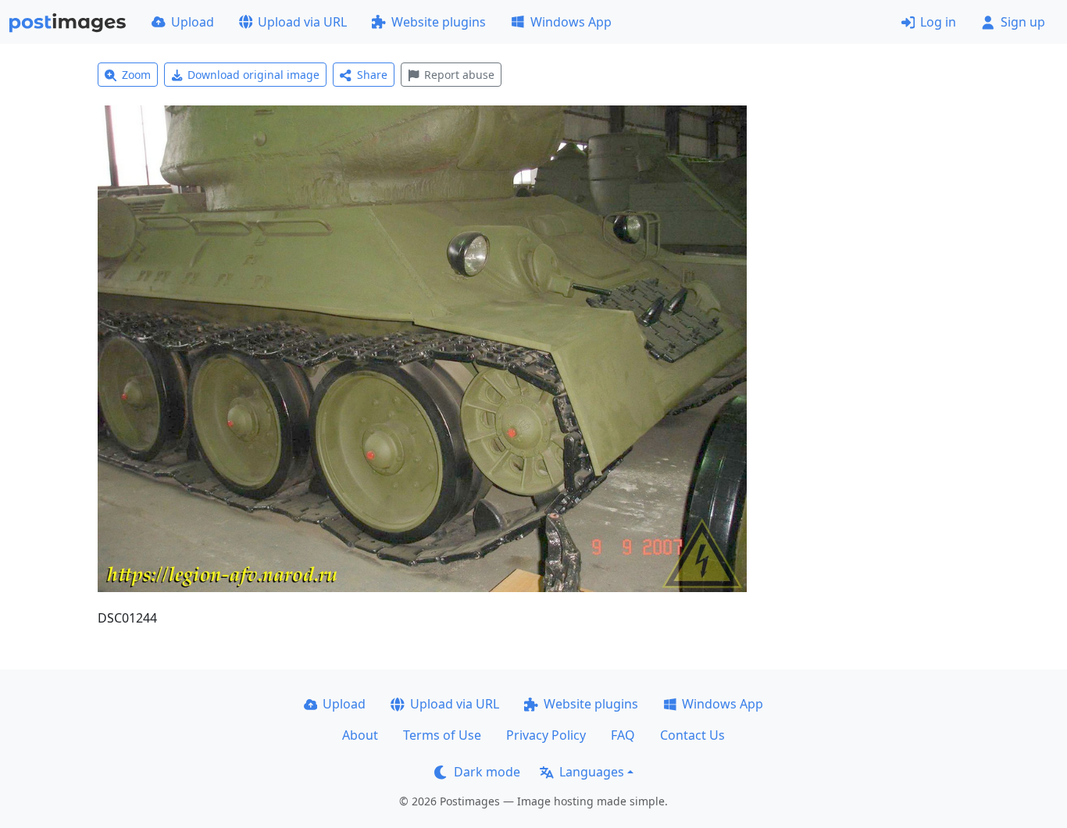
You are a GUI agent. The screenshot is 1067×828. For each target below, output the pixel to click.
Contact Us (692, 735)
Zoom (136, 74)
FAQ (623, 735)
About (360, 735)
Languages (591, 771)
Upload (192, 21)
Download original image (253, 74)
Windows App (571, 21)
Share (372, 74)
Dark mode (487, 771)
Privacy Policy (546, 735)
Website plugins (438, 21)
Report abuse (459, 74)
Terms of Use (442, 735)
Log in (938, 21)
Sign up (1023, 21)
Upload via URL (302, 21)
